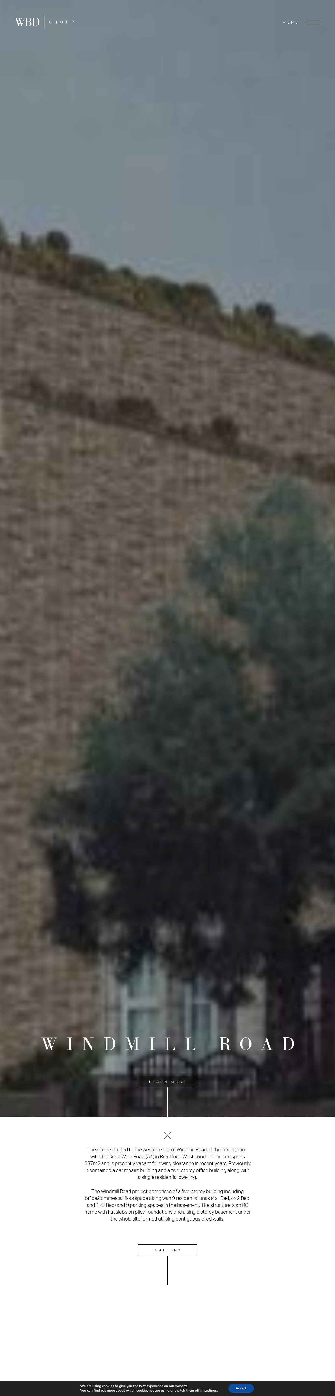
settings (210, 1390)
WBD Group (44, 22)
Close (167, 1135)
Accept (241, 1388)
